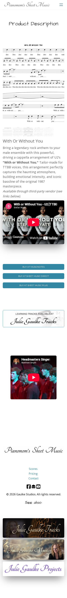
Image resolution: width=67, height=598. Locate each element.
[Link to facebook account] (29, 486)
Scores (33, 469)
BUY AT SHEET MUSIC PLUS (33, 285)
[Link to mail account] (33, 486)
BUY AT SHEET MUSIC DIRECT (33, 276)
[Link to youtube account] (38, 486)
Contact (33, 478)
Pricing (33, 473)
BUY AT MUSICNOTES (34, 267)
